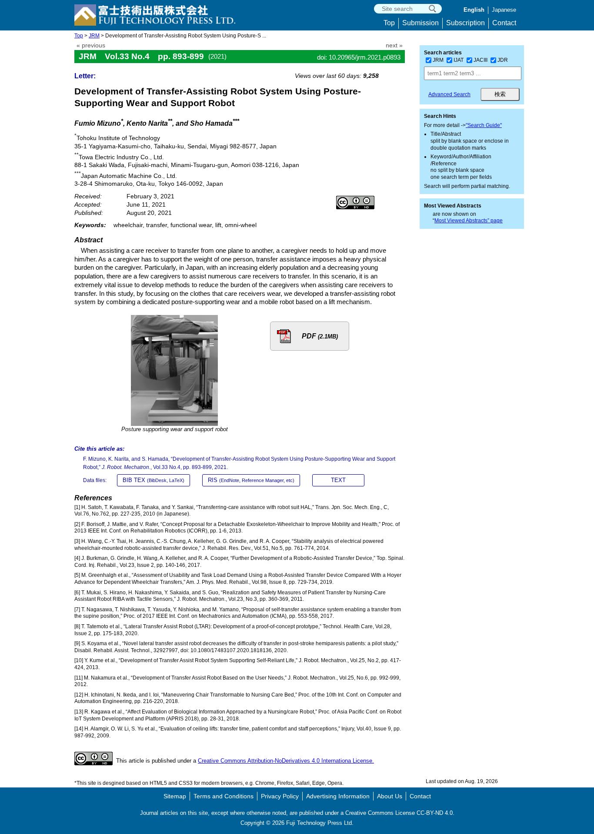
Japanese (504, 10)
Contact (504, 23)
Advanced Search (449, 94)
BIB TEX (153, 480)
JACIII (480, 60)
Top (389, 23)
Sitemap (175, 796)
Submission (420, 23)
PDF (320, 336)
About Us (389, 796)
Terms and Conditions (224, 796)
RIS (251, 480)
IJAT (459, 60)
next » (394, 45)
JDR (502, 60)
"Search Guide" (484, 125)
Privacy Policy (280, 796)
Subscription (465, 23)
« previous (91, 45)
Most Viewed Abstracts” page (468, 221)
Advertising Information (338, 796)
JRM (94, 36)
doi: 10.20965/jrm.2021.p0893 (358, 57)
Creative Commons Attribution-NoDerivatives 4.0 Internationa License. (286, 760)
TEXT (338, 480)
